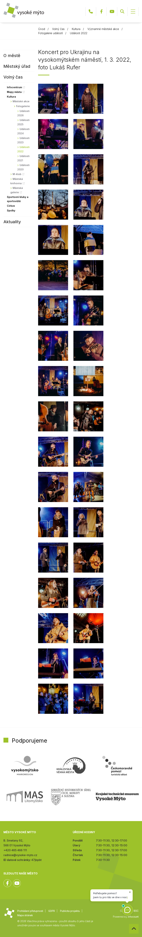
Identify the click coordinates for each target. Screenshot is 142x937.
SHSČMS (71, 796)
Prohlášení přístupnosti (30, 910)
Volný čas (58, 29)
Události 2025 (23, 122)
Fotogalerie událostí (50, 33)
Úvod (41, 29)
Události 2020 (23, 167)
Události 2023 (23, 140)
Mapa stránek (25, 915)
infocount (133, 916)
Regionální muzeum (117, 796)
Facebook (101, 11)
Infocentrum (14, 87)
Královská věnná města (71, 765)
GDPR (51, 910)
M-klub (17, 174)
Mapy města (14, 91)
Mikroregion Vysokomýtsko (24, 765)
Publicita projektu (70, 910)
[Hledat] (122, 11)
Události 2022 (78, 33)
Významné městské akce (103, 29)
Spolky (11, 210)
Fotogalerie (23, 106)
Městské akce (21, 101)
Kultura (76, 29)
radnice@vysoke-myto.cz (20, 855)
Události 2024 (23, 131)
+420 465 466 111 (91, 11)
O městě (11, 55)
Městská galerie (16, 190)
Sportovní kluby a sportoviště (17, 199)
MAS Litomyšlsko (24, 796)
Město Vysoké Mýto (23, 10)
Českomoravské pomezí (117, 765)
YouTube (112, 11)
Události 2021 (23, 158)
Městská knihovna (16, 181)
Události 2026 (23, 113)
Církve (11, 205)
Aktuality (12, 221)
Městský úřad (16, 66)
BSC (136, 910)
